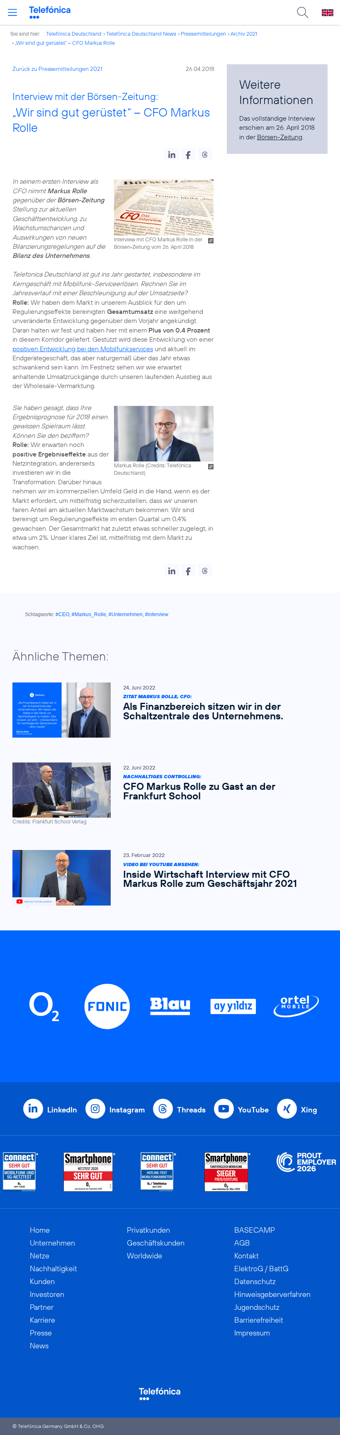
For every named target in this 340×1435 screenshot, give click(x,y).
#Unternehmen (126, 614)
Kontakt (246, 1255)
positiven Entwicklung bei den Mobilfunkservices (82, 349)
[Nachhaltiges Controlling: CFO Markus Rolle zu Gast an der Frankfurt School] (165, 794)
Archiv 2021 (244, 33)
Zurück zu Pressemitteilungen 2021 (57, 69)
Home (40, 1230)
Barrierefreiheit (258, 1320)
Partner (41, 1307)
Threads (191, 1109)
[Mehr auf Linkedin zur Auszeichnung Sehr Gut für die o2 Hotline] (159, 1172)
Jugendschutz (256, 1307)
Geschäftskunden (156, 1243)
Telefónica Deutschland (74, 33)
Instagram (127, 1109)
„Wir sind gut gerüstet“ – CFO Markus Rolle (65, 42)
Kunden (42, 1281)
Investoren (47, 1294)
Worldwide (144, 1255)
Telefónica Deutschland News (141, 33)
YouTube (253, 1109)
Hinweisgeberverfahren (272, 1294)
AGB (242, 1243)
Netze (39, 1255)
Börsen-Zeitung (279, 137)
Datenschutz (255, 1281)
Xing (309, 1109)
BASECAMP (254, 1230)
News (39, 1345)
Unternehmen (52, 1243)
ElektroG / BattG (261, 1268)
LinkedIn (62, 1109)
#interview (156, 614)
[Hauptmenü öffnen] (12, 12)
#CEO (62, 614)
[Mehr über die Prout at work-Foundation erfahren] (306, 1172)
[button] (172, 154)
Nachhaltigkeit (53, 1268)
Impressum (252, 1333)
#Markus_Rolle (89, 614)
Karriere (42, 1320)
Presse (41, 1333)
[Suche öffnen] (302, 12)
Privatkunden (148, 1230)
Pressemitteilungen (203, 33)
